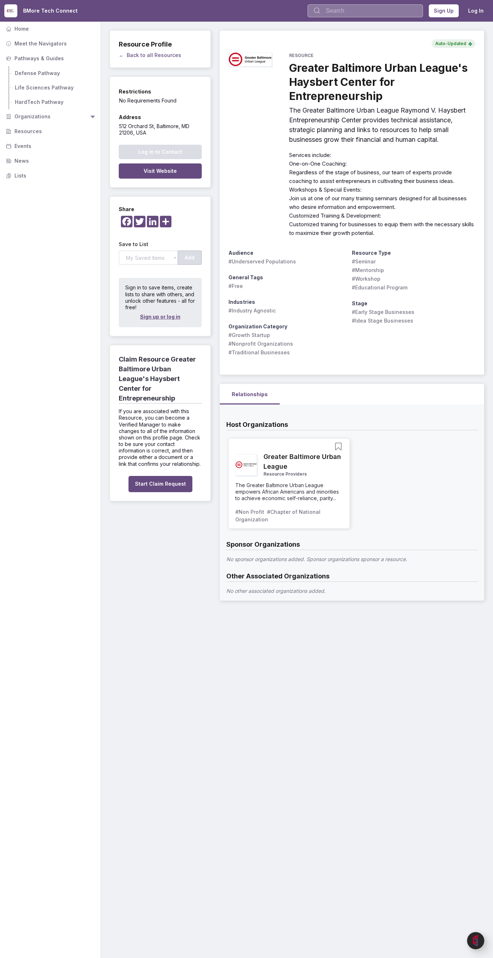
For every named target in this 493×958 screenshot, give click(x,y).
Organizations (27, 116)
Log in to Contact (160, 152)
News (16, 161)
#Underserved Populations (262, 261)
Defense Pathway (37, 73)
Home (16, 29)
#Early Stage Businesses (383, 312)
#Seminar (364, 261)
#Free (235, 286)
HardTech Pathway (39, 102)
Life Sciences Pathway (44, 87)
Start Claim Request (160, 484)
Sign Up (444, 11)
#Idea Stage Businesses (382, 321)
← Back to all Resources (150, 55)
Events (17, 146)
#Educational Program (379, 287)
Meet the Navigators (35, 43)
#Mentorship (368, 270)
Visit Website (160, 171)
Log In (476, 11)
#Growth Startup (249, 335)
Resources (23, 131)
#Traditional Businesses (259, 352)
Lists (15, 175)
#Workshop (366, 279)
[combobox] (365, 10)
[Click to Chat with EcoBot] (475, 940)
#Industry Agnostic (252, 310)
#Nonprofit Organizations (260, 344)
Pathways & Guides (34, 58)
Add (190, 257)
